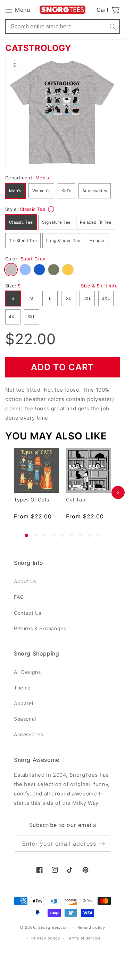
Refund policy (91, 927)
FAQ (19, 597)
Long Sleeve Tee (63, 240)
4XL (13, 316)
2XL (87, 298)
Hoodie (97, 240)
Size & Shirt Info (99, 285)
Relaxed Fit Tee (95, 222)
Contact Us (27, 613)
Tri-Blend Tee (23, 240)
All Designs (27, 672)
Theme (22, 688)
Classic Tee (21, 222)
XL (69, 298)
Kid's (66, 190)
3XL (106, 298)
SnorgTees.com (53, 927)
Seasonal (25, 719)
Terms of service (84, 938)
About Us (25, 581)
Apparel (23, 703)
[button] (17, 9)
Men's (15, 190)
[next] (118, 492)
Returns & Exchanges (40, 628)
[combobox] (62, 26)
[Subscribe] (102, 844)
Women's (41, 190)
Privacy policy (45, 938)
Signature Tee (56, 222)
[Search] (112, 26)
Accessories (94, 190)
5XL (31, 316)
